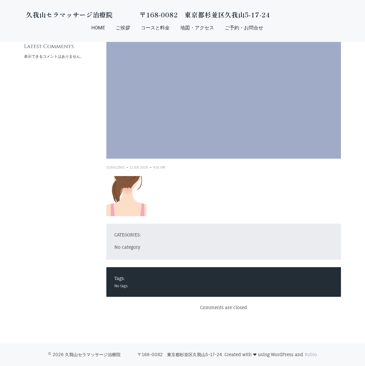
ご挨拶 (123, 27)
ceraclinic (115, 167)
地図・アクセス (197, 27)
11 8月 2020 (139, 167)
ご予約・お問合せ (244, 27)
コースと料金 (155, 27)
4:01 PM (159, 167)
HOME (98, 27)
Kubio (311, 354)
